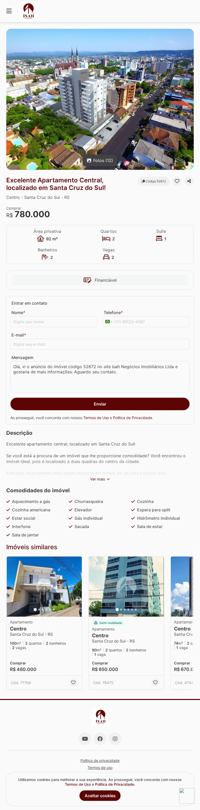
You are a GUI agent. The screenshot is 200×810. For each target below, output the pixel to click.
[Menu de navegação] (9, 11)
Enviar (100, 404)
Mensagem (22, 357)
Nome (18, 312)
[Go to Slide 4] (46, 610)
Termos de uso (100, 767)
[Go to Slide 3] (43, 610)
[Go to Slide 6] (54, 610)
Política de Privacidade (132, 417)
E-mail (18, 335)
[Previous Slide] (10, 99)
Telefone (113, 312)
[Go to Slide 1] (35, 609)
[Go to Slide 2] (39, 610)
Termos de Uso (96, 417)
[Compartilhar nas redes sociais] (189, 181)
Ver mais (97, 479)
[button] (100, 99)
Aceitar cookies (100, 795)
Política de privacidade (100, 760)
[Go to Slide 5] (50, 610)
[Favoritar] (177, 181)
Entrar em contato (29, 303)
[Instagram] (115, 738)
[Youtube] (85, 738)
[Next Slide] (189, 99)
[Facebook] (100, 738)
